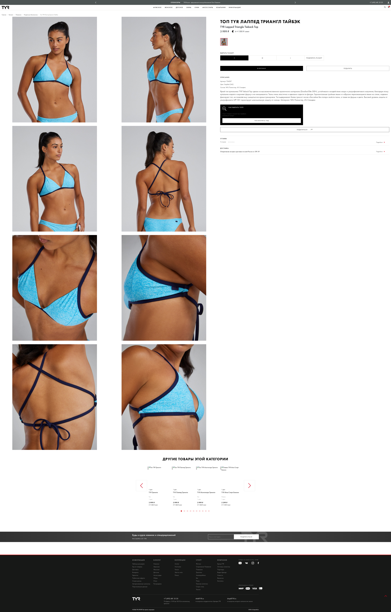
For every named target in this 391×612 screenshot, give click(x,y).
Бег (197, 578)
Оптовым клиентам (223, 567)
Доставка (135, 569)
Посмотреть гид (262, 121)
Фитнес (198, 564)
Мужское (157, 7)
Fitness (177, 575)
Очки (197, 7)
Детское (179, 7)
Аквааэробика (201, 575)
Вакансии (220, 578)
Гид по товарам (137, 567)
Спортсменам (136, 581)
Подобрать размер (314, 58)
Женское (169, 7)
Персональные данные (139, 586)
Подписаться (246, 537)
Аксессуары (207, 7)
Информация (235, 7)
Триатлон (199, 572)
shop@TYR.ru (231, 598)
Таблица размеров (138, 564)
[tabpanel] (159, 485)
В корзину (261, 68)
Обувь (188, 7)
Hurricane (178, 567)
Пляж (198, 581)
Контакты (220, 581)
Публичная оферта (138, 578)
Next (295, 2)
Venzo (177, 569)
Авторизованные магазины (141, 584)
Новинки (156, 564)
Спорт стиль (200, 586)
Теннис (198, 589)
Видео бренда (221, 572)
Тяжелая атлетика (202, 584)
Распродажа (157, 584)
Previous (95, 2)
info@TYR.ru (200, 598)
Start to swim (179, 572)
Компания (221, 7)
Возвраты (135, 572)
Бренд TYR (220, 564)
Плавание (199, 569)
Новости (220, 575)
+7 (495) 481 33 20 (376, 2)
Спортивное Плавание (203, 567)
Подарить (348, 68)
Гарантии (135, 575)
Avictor (177, 564)
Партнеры (220, 569)
